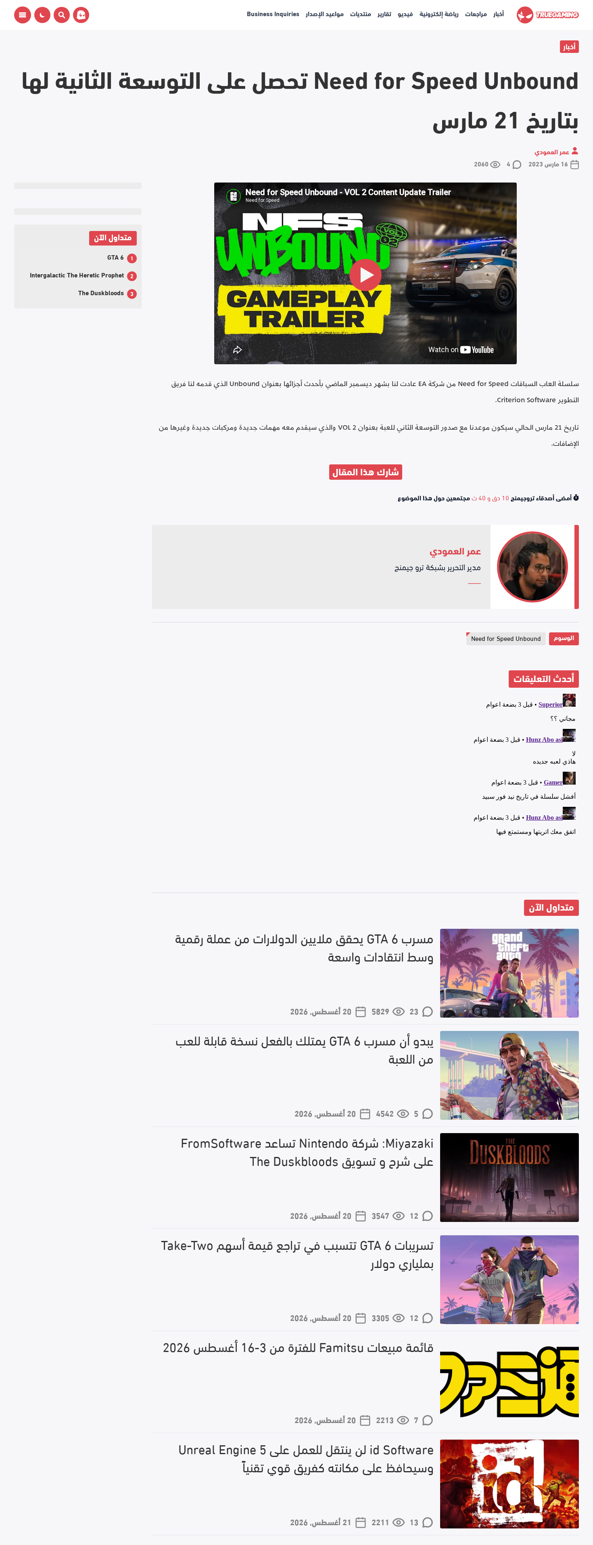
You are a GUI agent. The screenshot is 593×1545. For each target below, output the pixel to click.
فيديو (405, 13)
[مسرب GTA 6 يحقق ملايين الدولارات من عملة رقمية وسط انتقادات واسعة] (509, 973)
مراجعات (476, 13)
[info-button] (22, 14)
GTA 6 (115, 256)
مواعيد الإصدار (325, 13)
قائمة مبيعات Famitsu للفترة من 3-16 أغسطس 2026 (298, 1346)
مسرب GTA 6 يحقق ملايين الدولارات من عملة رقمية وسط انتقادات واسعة (304, 947)
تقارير (384, 13)
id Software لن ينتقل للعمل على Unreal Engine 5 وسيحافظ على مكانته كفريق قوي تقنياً (306, 1458)
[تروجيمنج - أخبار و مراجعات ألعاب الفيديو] (548, 14)
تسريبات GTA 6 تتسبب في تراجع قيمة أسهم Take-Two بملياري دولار (297, 1253)
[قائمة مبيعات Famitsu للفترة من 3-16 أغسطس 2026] (509, 1381)
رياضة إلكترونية (439, 13)
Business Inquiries (273, 13)
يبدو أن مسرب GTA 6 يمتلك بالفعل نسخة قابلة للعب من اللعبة (304, 1049)
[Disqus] (365, 791)
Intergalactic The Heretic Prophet (77, 274)
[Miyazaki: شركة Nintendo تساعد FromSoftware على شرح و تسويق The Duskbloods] (509, 1177)
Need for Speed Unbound (506, 637)
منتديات (360, 13)
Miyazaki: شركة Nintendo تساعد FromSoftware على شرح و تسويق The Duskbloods (307, 1151)
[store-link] (79, 15)
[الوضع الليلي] (42, 15)
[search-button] (60, 15)
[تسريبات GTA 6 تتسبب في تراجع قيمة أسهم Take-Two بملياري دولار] (509, 1279)
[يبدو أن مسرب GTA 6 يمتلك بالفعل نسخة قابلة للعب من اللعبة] (509, 1075)
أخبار (498, 13)
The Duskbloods (101, 292)
